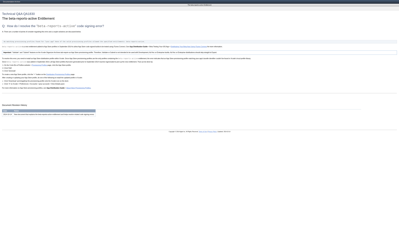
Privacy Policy (212, 131)
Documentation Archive (11, 2)
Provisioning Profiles (39, 65)
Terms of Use (203, 131)
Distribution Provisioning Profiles (58, 74)
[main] (199, 69)
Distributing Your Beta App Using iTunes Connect (189, 47)
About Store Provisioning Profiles (78, 88)
